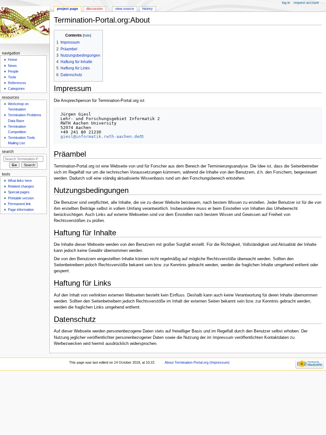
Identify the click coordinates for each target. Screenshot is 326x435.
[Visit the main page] (24, 24)
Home (12, 59)
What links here (20, 180)
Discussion (94, 9)
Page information (21, 209)
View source (124, 9)
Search (8, 151)
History (147, 9)
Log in (286, 2)
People (13, 71)
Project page (67, 9)
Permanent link (19, 204)
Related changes (21, 186)
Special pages (19, 192)
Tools (12, 77)
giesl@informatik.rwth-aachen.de (99, 136)
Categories (16, 88)
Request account (306, 2)
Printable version (21, 198)
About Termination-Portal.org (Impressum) (197, 362)
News (12, 66)
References (17, 83)
